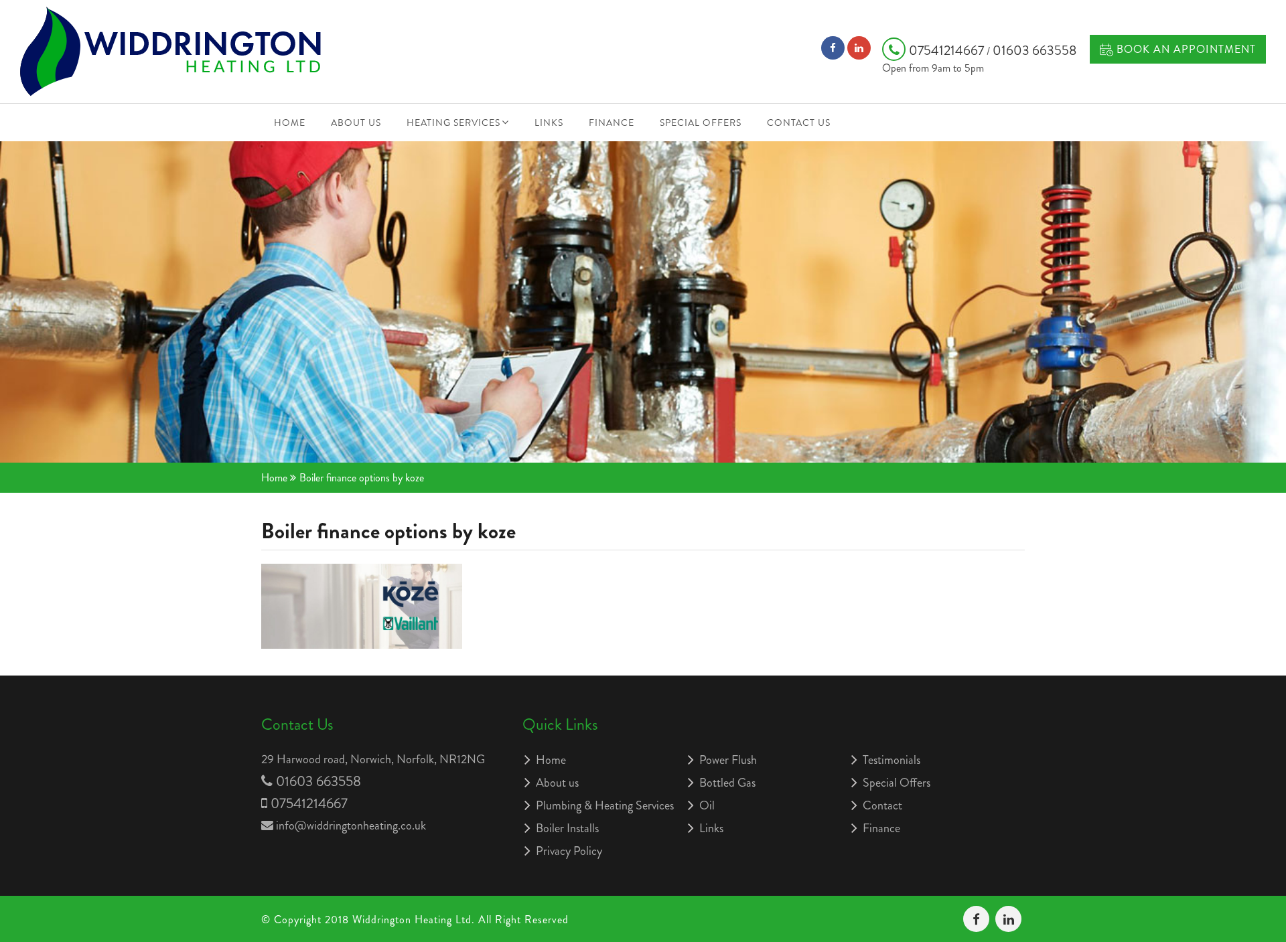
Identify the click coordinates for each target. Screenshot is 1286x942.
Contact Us (799, 122)
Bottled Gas (727, 782)
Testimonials (891, 760)
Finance (611, 122)
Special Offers (700, 122)
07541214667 (948, 50)
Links (548, 122)
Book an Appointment (1184, 49)
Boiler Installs (567, 828)
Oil (707, 805)
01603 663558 (1034, 50)
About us (356, 122)
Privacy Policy (569, 851)
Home (289, 122)
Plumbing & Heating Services (605, 805)
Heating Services (453, 122)
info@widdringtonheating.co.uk (351, 825)
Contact (882, 805)
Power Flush (728, 760)
